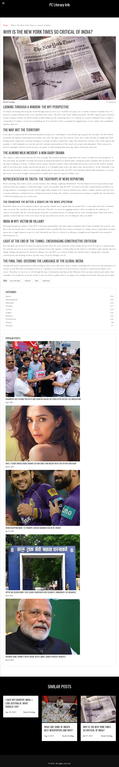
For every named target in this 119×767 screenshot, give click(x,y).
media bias (46, 280)
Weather (9, 306)
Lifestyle (9, 326)
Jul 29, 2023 (88, 736)
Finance (9, 323)
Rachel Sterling (9, 102)
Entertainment (11, 300)
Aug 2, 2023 (49, 736)
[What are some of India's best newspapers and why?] (59, 722)
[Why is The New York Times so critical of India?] (98, 722)
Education (10, 303)
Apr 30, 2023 (10, 712)
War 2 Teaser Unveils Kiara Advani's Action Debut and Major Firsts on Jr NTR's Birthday (41, 463)
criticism (28, 280)
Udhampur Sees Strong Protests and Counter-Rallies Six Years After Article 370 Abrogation (43, 399)
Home (5, 25)
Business (9, 316)
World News (11, 319)
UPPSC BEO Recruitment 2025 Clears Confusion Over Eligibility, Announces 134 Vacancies (41, 592)
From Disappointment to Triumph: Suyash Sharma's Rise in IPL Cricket (33, 528)
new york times (15, 280)
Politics (9, 313)
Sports (8, 296)
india (36, 280)
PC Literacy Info (59, 4)
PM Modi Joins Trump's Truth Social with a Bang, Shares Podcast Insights (36, 657)
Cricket (9, 310)
